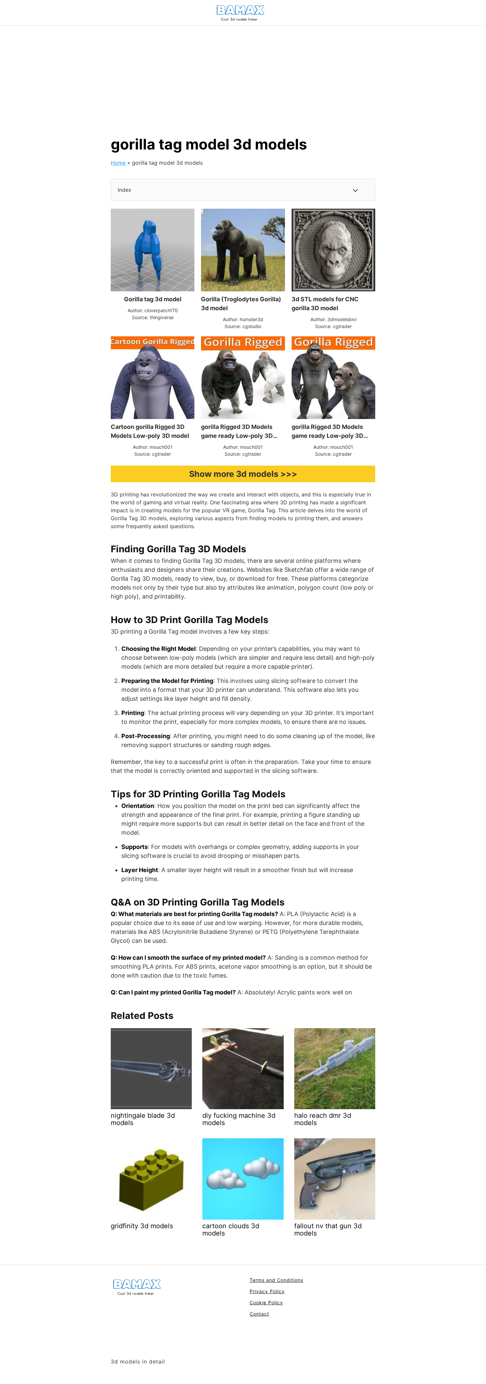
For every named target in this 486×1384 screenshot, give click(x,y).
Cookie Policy (266, 1302)
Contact (259, 1314)
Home (118, 162)
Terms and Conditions (276, 1280)
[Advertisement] (243, 75)
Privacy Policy (267, 1291)
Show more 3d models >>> (243, 474)
